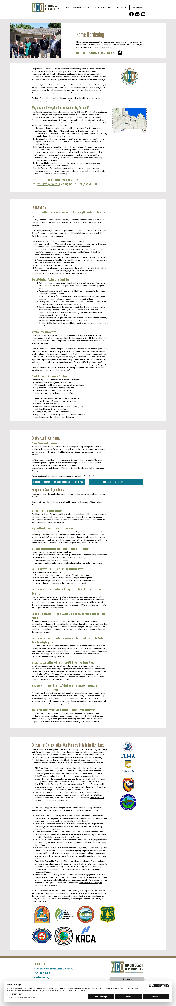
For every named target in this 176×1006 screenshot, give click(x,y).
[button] (77, 7)
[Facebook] (131, 14)
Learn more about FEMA (93, 773)
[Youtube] (143, 14)
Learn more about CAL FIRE (78, 789)
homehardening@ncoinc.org (87, 52)
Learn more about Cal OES (88, 781)
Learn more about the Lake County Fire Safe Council (66, 821)
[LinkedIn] (137, 14)
